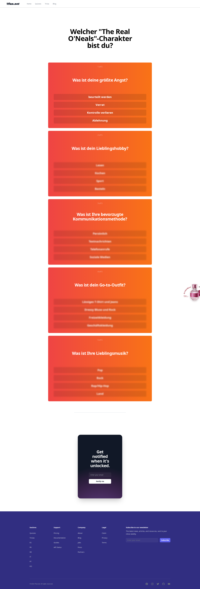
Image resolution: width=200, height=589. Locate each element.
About (80, 533)
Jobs (79, 542)
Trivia (47, 4)
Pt (30, 561)
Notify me (100, 481)
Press (80, 547)
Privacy (104, 538)
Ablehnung (100, 120)
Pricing (56, 533)
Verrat (100, 105)
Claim (104, 533)
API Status (58, 547)
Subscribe (165, 540)
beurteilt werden (100, 97)
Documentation (60, 538)
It (30, 557)
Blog (54, 4)
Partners (81, 552)
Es (30, 542)
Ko (31, 566)
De (31, 552)
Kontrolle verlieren (100, 112)
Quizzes (38, 4)
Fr (30, 547)
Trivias (32, 538)
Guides (56, 542)
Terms (104, 542)
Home (29, 4)
